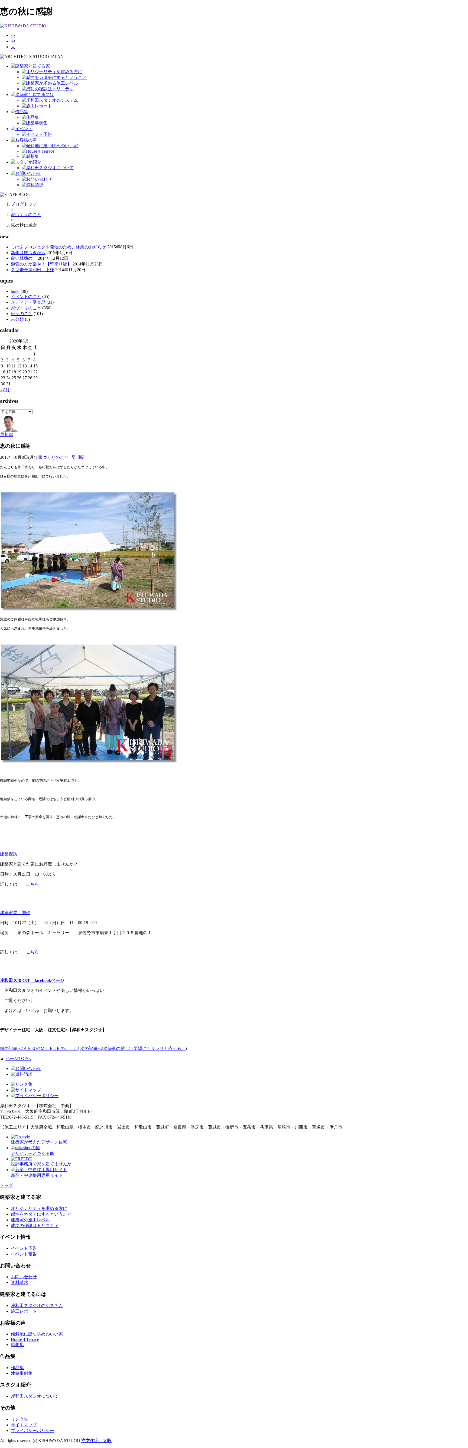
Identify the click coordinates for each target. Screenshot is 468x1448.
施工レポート (24, 1311)
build (15, 291)
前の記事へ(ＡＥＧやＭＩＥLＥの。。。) (39, 1048)
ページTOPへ (18, 1058)
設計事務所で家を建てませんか (41, 1164)
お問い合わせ (24, 1276)
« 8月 (5, 389)
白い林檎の (24, 258)
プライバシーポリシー (32, 1430)
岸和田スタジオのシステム (37, 1305)
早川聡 (6, 434)
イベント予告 (24, 1248)
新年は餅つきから (28, 252)
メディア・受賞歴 (28, 302)
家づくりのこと (26, 214)
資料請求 (19, 1282)
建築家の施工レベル (30, 1220)
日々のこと (21, 313)
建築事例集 (21, 1373)
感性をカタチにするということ (41, 1214)
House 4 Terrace (25, 1339)
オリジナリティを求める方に (39, 1208)
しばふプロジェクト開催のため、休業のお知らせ (58, 247)
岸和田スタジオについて (34, 1396)
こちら (32, 884)
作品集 (17, 1367)
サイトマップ (24, 1425)
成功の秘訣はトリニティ (34, 1225)
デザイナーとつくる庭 (32, 1153)
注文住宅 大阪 (96, 1440)
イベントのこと (26, 296)
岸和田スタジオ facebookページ (32, 980)
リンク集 (19, 1419)
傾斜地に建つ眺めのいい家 (37, 1334)
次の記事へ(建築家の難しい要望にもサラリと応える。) (133, 1048)
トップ (6, 1185)
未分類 (17, 319)
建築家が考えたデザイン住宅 (39, 1142)
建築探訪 (8, 854)
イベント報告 (24, 1254)
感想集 (17, 1344)
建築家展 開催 (15, 912)
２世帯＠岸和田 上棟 (32, 269)
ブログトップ (24, 204)
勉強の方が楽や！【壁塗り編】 (41, 264)
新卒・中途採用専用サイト (37, 1175)
